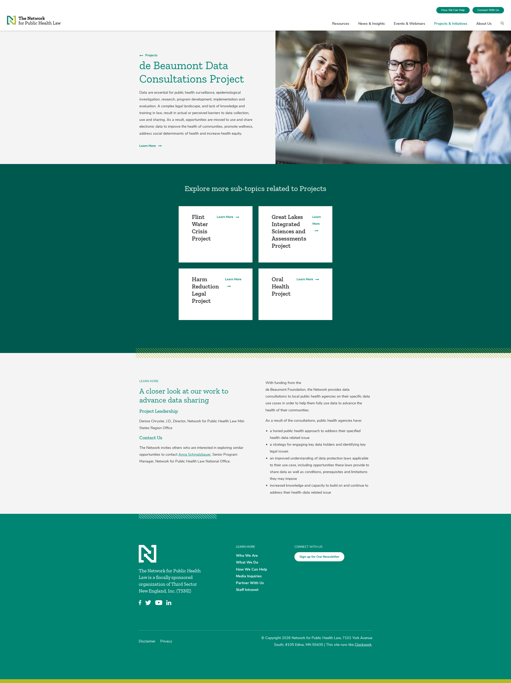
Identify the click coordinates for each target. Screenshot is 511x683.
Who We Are (247, 555)
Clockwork (363, 644)
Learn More (147, 146)
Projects (151, 55)
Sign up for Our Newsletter (319, 557)
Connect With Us (488, 10)
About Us (484, 23)
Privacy (166, 641)
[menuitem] (453, 10)
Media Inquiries (249, 576)
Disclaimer (147, 641)
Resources (340, 23)
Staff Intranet (247, 589)
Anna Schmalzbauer (194, 454)
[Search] (501, 25)
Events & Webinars (409, 23)
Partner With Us (250, 583)
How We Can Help (453, 10)
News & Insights (371, 23)
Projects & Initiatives (450, 23)
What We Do (247, 562)
